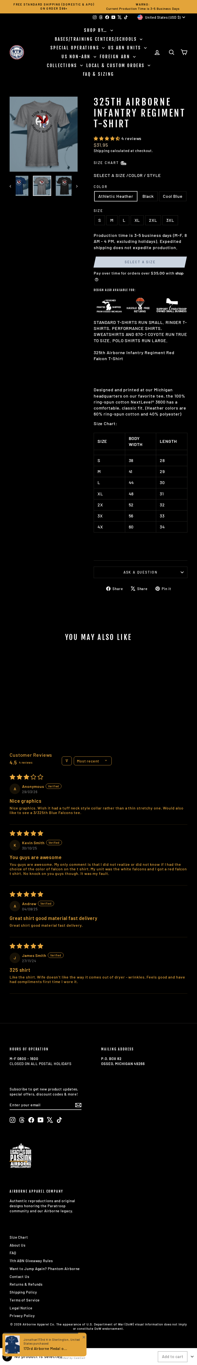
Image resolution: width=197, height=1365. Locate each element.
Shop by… (96, 30)
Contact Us (19, 1276)
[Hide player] (192, 1356)
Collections (63, 65)
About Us (17, 1245)
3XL (170, 220)
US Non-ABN (77, 56)
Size (98, 211)
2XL (153, 220)
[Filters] (67, 760)
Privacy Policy (22, 1315)
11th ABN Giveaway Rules (31, 1261)
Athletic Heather (115, 196)
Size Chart (19, 1237)
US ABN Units (125, 47)
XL (137, 220)
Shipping (102, 150)
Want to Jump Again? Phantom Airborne (45, 1268)
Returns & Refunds (26, 1284)
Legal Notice (21, 1308)
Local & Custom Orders (116, 65)
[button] (107, 138)
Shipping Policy (23, 1292)
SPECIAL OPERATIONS (75, 47)
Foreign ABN (116, 56)
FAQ (13, 1253)
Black (148, 196)
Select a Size (140, 262)
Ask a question (140, 572)
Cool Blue (173, 196)
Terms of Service (25, 1300)
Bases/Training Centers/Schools (97, 39)
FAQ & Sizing (98, 74)
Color (101, 187)
